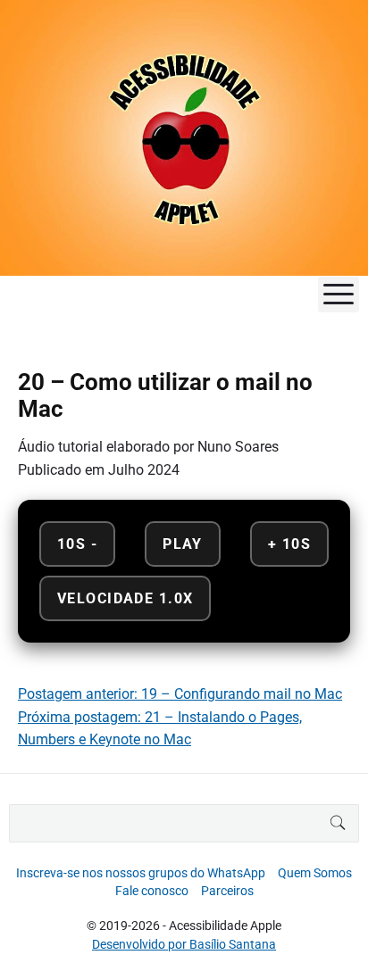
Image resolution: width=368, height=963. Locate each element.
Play (183, 543)
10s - (77, 543)
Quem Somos (315, 873)
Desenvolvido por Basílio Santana (184, 944)
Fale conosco (151, 891)
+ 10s (289, 543)
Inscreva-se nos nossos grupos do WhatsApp (140, 873)
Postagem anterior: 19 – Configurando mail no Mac (180, 693)
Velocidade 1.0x (125, 598)
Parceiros (227, 891)
